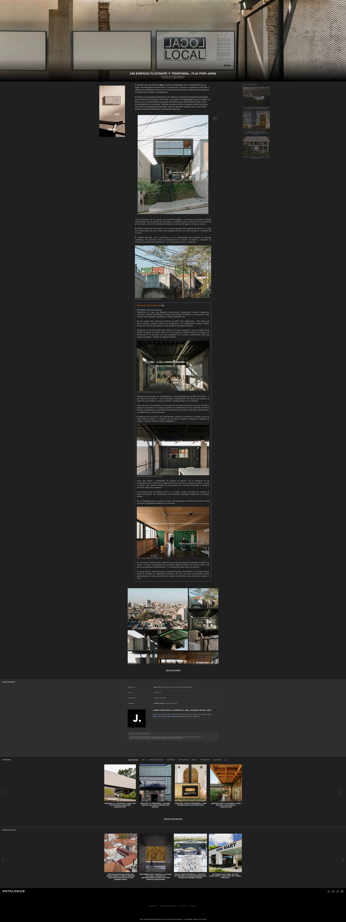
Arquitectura (133, 759)
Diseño (194, 759)
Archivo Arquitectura (173, 819)
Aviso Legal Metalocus (169, 919)
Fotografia (217, 759)
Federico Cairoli (159, 703)
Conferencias (183, 759)
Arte (143, 759)
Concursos (171, 759)
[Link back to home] (14, 891)
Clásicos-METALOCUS (155, 759)
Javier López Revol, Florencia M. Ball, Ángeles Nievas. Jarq (182, 710)
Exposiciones (204, 759)
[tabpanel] (173, 792)
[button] (5, 792)
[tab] (133, 759)
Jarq (161, 85)
